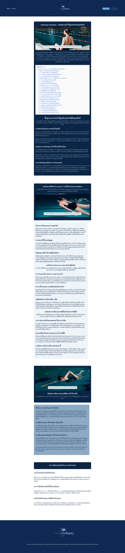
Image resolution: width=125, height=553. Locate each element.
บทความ (14, 8)
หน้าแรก (9, 8)
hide (44, 67)
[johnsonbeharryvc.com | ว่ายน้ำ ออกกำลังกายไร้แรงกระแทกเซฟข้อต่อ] (62, 8)
